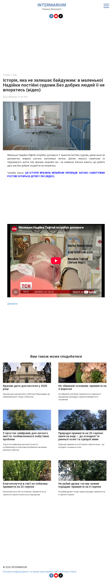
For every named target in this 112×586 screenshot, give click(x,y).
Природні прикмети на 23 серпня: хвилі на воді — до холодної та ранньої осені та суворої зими (80, 436)
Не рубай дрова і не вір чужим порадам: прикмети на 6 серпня (79, 485)
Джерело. (12, 303)
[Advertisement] (56, 44)
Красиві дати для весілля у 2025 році (25, 387)
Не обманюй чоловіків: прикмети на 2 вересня (82, 387)
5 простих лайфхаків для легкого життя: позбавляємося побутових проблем (26, 436)
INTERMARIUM (51, 5)
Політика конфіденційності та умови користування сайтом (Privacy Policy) (39, 571)
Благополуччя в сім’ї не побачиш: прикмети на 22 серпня (25, 485)
